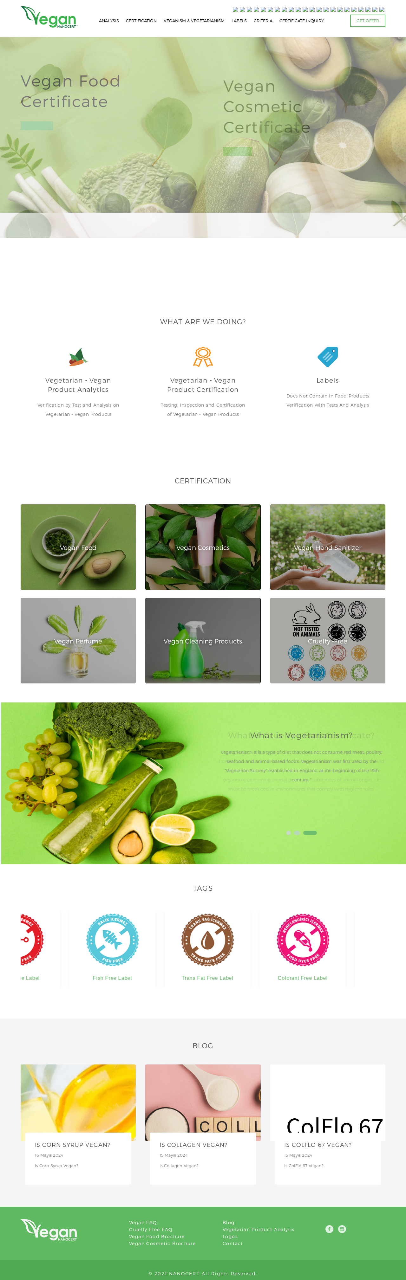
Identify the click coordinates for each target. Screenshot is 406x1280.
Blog (229, 1222)
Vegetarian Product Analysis (259, 1229)
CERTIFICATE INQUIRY (301, 20)
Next (377, 775)
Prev (226, 775)
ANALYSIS (109, 20)
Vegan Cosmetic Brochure (162, 1243)
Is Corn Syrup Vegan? (72, 1144)
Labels (328, 380)
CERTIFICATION (141, 20)
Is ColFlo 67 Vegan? (318, 1144)
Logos (230, 1236)
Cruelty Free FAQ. (151, 1229)
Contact (233, 1243)
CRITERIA (263, 20)
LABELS (239, 20)
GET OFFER (368, 20)
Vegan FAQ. (144, 1222)
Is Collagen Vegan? (193, 1144)
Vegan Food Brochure (157, 1236)
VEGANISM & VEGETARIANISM (194, 20)
